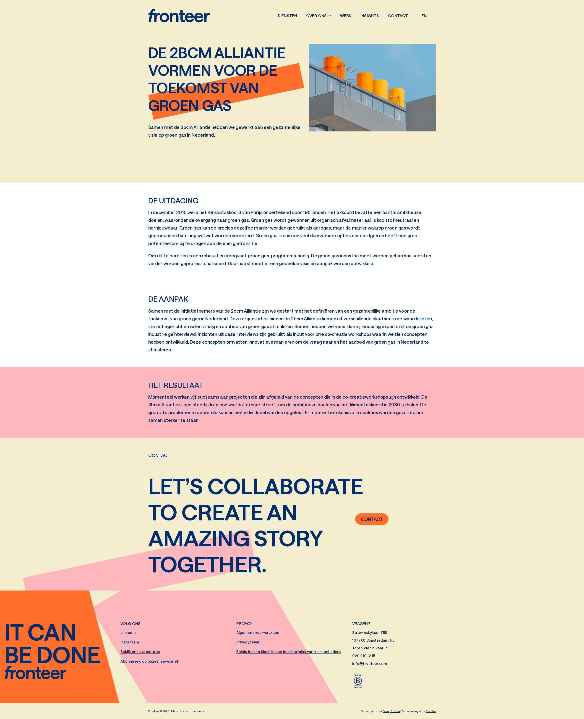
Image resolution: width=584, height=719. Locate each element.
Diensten (287, 15)
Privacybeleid (248, 642)
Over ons (316, 15)
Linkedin (128, 632)
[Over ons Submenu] (331, 15)
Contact (398, 15)
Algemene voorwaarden (257, 632)
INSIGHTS (369, 15)
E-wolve (431, 711)
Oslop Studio (391, 711)
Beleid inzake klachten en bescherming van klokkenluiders (288, 651)
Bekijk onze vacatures (140, 651)
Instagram (129, 642)
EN (424, 15)
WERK (345, 15)
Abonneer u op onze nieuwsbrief (149, 661)
